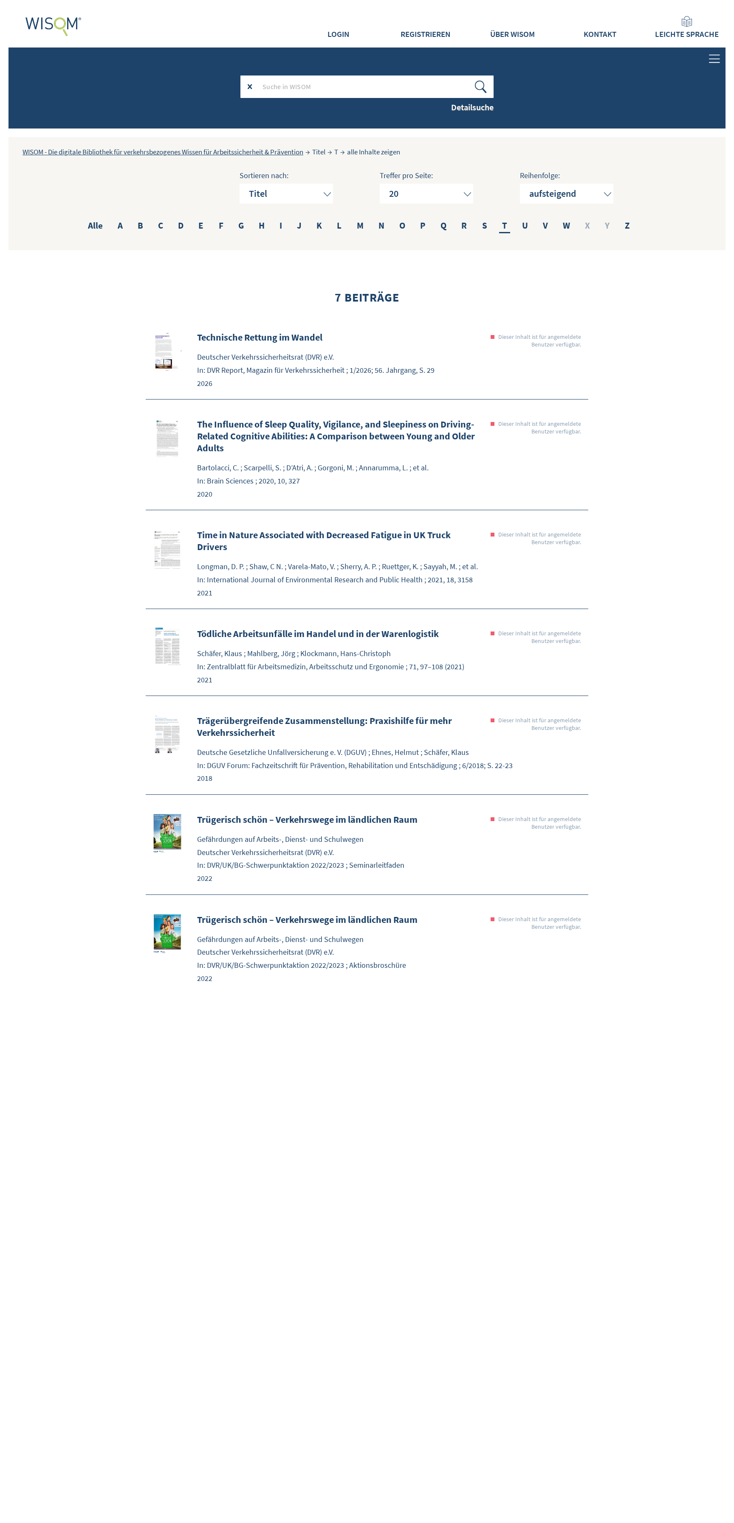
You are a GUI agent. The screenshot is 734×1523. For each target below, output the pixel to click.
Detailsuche (472, 107)
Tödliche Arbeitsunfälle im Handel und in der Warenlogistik (318, 634)
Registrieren (425, 34)
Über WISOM (512, 34)
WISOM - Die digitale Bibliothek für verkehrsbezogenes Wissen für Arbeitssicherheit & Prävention (163, 152)
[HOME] (53, 26)
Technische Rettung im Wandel (259, 337)
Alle (95, 225)
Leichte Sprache (687, 34)
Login (338, 34)
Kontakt (600, 34)
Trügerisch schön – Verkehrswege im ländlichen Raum (307, 819)
